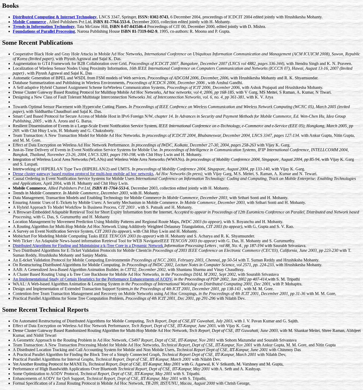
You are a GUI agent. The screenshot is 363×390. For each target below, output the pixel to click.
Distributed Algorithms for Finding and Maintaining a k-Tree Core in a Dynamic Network (88, 245)
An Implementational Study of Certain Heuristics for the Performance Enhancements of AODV (92, 279)
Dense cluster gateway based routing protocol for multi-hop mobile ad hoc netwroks (83, 173)
